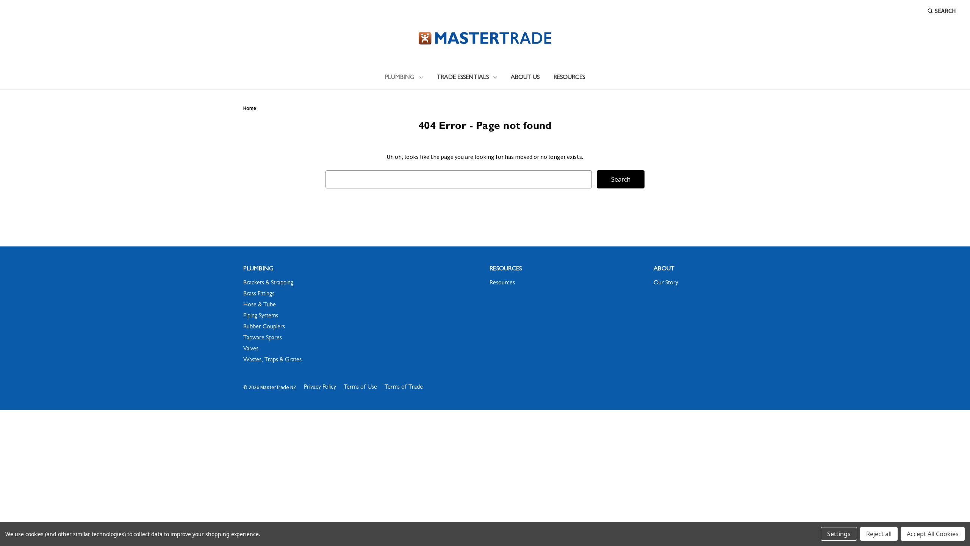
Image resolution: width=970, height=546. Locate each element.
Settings (839, 534)
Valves (250, 349)
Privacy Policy (320, 387)
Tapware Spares (262, 338)
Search (945, 10)
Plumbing (400, 78)
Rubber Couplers (264, 327)
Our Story (666, 283)
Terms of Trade (404, 387)
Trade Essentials (463, 78)
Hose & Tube (259, 305)
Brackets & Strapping (268, 283)
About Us (525, 78)
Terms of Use (360, 387)
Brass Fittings (258, 294)
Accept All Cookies (933, 534)
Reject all (879, 534)
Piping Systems (260, 316)
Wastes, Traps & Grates (272, 360)
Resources (569, 78)
